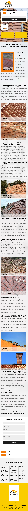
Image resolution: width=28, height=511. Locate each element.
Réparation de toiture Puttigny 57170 (4, 475)
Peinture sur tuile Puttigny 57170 (14, 469)
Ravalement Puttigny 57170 (13, 480)
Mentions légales (14, 508)
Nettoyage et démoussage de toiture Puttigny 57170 (13, 475)
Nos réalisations (6, 35)
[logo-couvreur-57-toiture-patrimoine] (8, 4)
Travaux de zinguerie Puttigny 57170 (22, 472)
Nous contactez (19, 35)
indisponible (11, 10)
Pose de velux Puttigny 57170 (22, 467)
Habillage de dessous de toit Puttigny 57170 (22, 477)
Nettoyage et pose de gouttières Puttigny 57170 (4, 469)
